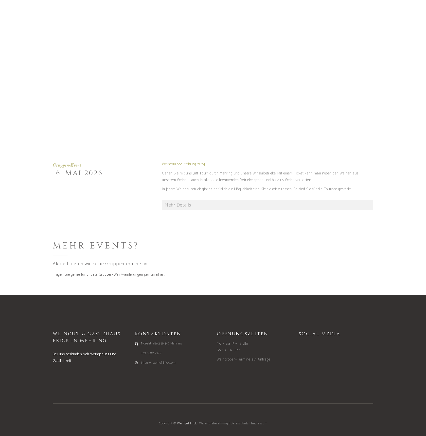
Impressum (259, 423)
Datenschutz (240, 423)
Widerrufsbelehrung (213, 423)
